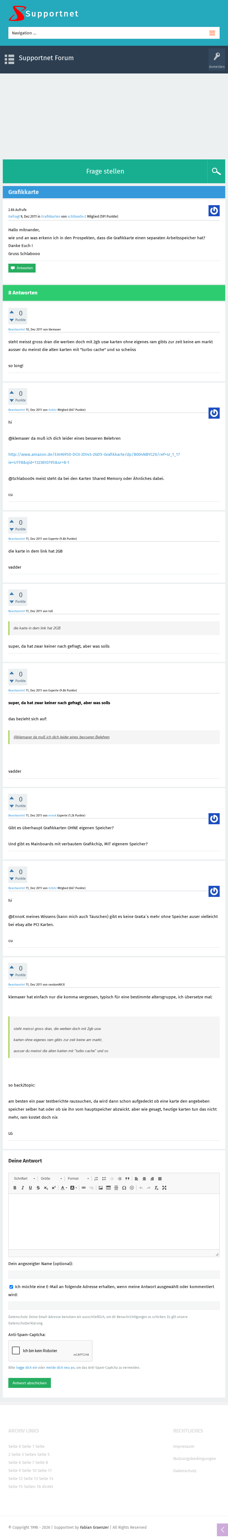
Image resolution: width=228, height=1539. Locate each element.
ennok (52, 815)
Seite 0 (14, 1446)
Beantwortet (16, 329)
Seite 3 (17, 1454)
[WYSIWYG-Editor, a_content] (114, 1221)
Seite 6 (14, 1462)
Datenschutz (185, 1470)
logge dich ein (26, 1368)
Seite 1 (28, 1446)
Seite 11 (45, 1470)
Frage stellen (105, 171)
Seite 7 (28, 1462)
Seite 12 (15, 1478)
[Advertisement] (114, 115)
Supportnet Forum (46, 58)
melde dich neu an (60, 1368)
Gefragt (14, 216)
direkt (47, 1486)
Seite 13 (31, 1478)
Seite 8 (41, 1462)
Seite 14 (46, 1478)
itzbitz (52, 410)
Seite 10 (29, 1470)
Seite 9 (14, 1470)
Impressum (183, 1446)
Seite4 (30, 1454)
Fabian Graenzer (94, 1527)
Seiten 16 (32, 1486)
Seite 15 (15, 1486)
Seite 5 (43, 1454)
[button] (24, 1178)
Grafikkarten (50, 216)
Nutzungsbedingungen (194, 1458)
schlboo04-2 (77, 216)
